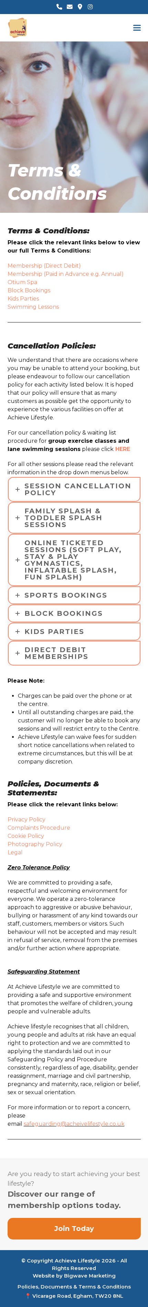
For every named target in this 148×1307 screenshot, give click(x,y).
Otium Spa (22, 282)
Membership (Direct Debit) (44, 265)
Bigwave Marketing (90, 1276)
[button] (137, 28)
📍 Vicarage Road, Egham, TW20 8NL (74, 1296)
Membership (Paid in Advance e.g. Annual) (66, 274)
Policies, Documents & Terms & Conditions (74, 1287)
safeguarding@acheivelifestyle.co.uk (74, 1124)
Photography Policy (35, 844)
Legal (15, 852)
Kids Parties (23, 298)
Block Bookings (29, 290)
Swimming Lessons (33, 307)
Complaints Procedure (39, 827)
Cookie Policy (26, 836)
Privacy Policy (26, 819)
